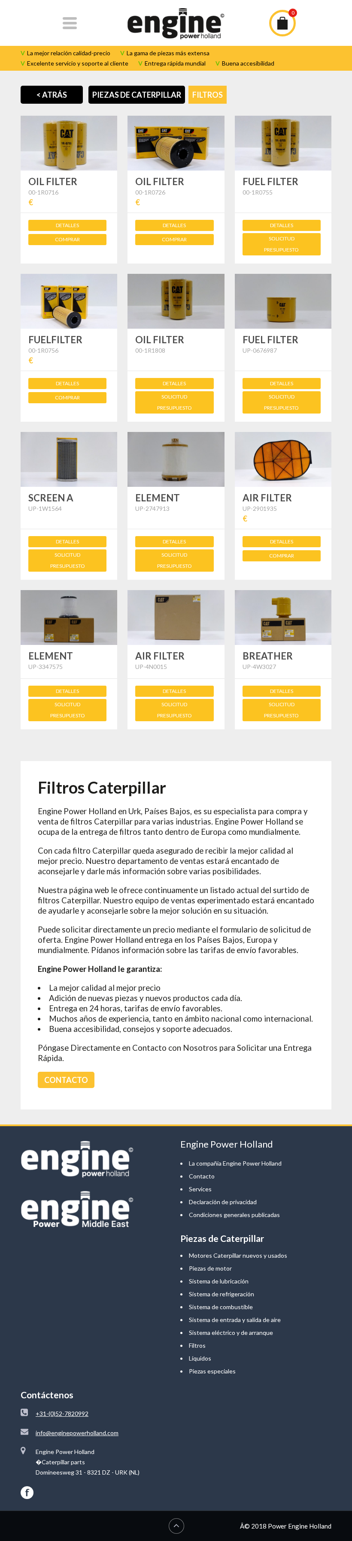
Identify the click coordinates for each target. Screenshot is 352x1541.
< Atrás (51, 94)
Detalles (67, 225)
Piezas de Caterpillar (136, 94)
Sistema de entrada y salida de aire (235, 1319)
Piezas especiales (212, 1371)
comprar (67, 239)
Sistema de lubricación (219, 1281)
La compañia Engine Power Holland (235, 1163)
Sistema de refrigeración (221, 1294)
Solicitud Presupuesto (281, 244)
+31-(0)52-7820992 (62, 1413)
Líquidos (200, 1358)
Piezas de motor (210, 1268)
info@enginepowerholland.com (77, 1432)
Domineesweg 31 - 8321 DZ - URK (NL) (88, 1472)
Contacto (202, 1176)
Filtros (207, 94)
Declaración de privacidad (223, 1201)
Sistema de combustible (221, 1306)
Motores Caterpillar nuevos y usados (238, 1255)
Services (200, 1189)
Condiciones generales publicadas (234, 1214)
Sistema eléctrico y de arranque (231, 1332)
